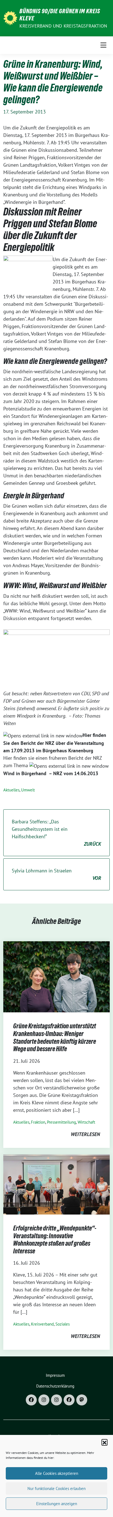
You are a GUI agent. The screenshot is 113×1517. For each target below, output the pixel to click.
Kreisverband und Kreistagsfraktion (63, 26)
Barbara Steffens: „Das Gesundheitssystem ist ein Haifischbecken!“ (56, 832)
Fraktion (38, 1122)
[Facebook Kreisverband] (31, 1399)
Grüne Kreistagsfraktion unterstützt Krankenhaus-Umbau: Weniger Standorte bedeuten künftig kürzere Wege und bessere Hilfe (54, 1037)
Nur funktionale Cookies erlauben (56, 1488)
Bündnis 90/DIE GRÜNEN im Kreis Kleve (59, 14)
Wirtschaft (86, 1122)
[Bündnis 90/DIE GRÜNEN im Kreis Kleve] (10, 17)
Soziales (62, 1324)
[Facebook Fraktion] (69, 1399)
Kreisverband (42, 1324)
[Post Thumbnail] (56, 976)
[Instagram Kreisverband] (43, 1399)
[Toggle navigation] (103, 45)
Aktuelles (11, 790)
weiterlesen (85, 1134)
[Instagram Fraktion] (56, 1399)
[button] (104, 1442)
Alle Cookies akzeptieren (56, 1473)
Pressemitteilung (61, 1122)
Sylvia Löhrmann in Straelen (56, 874)
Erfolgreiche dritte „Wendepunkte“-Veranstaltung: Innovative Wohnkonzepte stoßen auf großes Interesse (54, 1239)
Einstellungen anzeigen (56, 1503)
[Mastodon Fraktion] (81, 1399)
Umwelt (28, 790)
